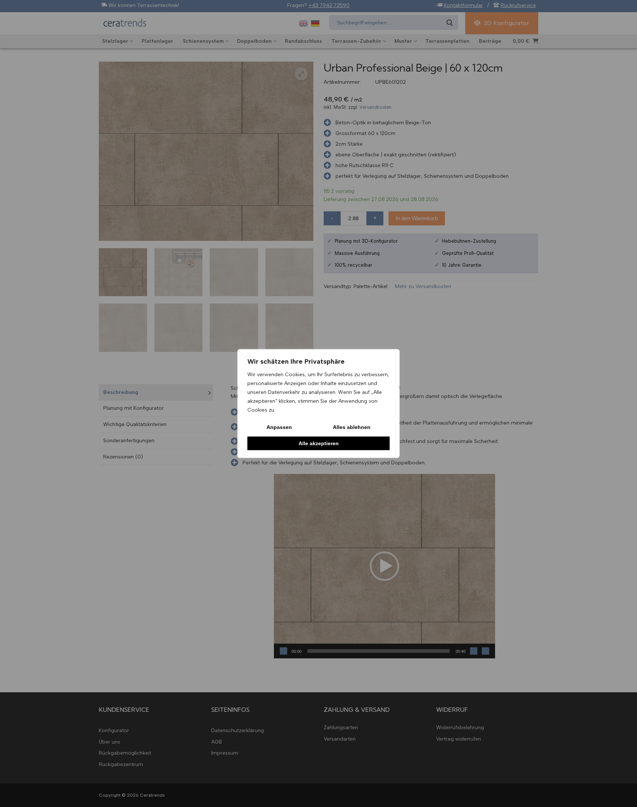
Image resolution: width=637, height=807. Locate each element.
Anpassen (279, 427)
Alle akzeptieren (319, 443)
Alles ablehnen (351, 427)
